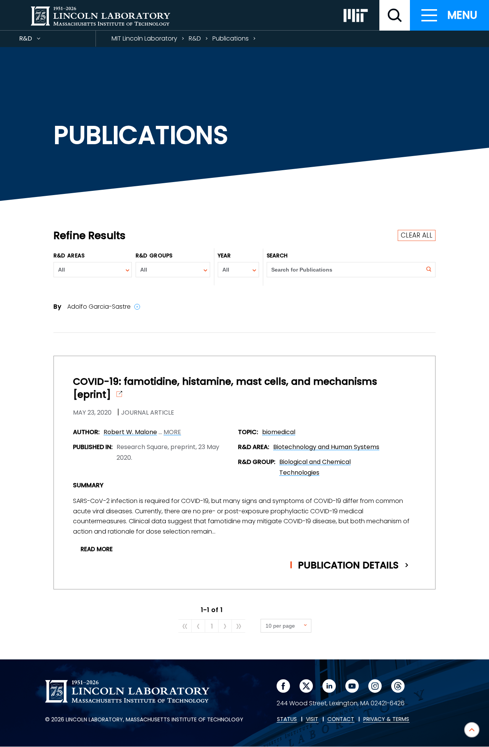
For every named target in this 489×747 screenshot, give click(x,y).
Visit (312, 719)
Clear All (416, 235)
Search (277, 255)
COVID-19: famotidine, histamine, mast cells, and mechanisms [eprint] (225, 388)
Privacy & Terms (386, 719)
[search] (394, 15)
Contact (340, 719)
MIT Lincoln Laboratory (144, 38)
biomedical (278, 432)
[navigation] (449, 15)
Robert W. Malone (130, 432)
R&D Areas (68, 255)
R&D (39, 40)
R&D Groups (154, 255)
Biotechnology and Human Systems (326, 447)
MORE (172, 432)
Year (224, 255)
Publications (230, 38)
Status (287, 719)
